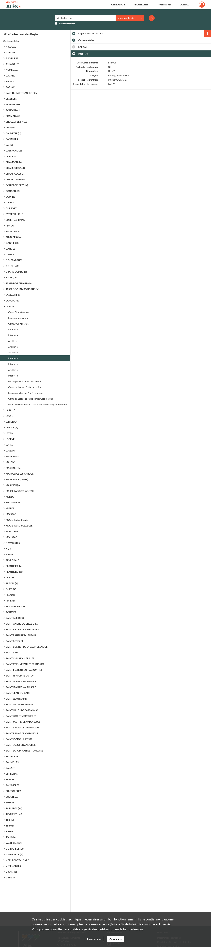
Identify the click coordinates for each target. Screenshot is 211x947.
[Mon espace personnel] (202, 4)
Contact (185, 4)
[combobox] (130, 18)
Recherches (141, 4)
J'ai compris (115, 938)
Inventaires (164, 4)
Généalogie (118, 4)
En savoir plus (94, 938)
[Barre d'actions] (207, 33)
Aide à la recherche (67, 23)
